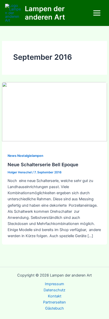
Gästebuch (54, 308)
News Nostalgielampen (25, 156)
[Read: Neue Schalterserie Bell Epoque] (54, 111)
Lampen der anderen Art (45, 12)
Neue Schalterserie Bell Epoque (43, 164)
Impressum (54, 284)
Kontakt (54, 296)
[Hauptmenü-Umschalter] (97, 13)
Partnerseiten (54, 302)
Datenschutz (54, 290)
